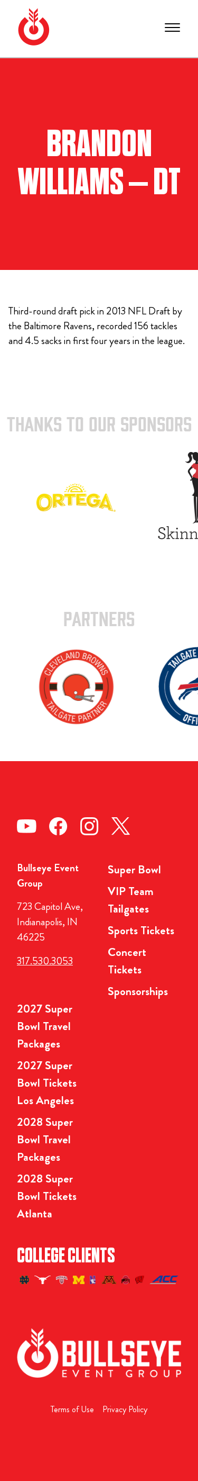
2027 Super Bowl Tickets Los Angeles (47, 1082)
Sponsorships (138, 991)
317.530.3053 (45, 961)
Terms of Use (72, 1409)
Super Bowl (134, 869)
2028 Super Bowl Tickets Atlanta (47, 1196)
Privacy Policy (124, 1409)
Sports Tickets (141, 930)
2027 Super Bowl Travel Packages (44, 1026)
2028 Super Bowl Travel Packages (45, 1139)
